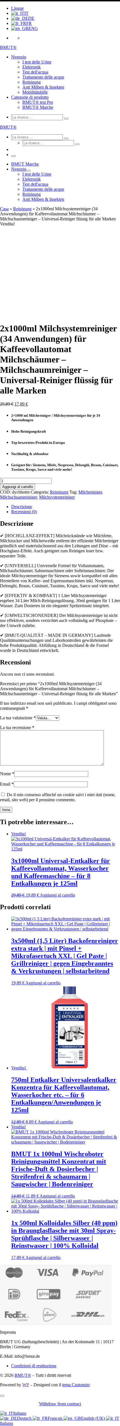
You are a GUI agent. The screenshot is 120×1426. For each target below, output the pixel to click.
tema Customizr (76, 1384)
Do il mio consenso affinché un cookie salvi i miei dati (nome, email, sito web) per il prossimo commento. (58, 797)
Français (56, 1418)
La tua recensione (17, 727)
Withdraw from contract (60, 1403)
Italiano (19, 1413)
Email (7, 784)
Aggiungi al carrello (17, 487)
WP (25, 1384)
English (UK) (93, 1418)
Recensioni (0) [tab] (24, 511)
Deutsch (25, 1418)
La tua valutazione (18, 717)
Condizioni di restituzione (33, 1365)
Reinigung (22, 208)
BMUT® (23, 1375)
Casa (4, 208)
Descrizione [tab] (21, 506)
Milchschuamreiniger (18, 497)
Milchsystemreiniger (57, 497)
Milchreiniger (90, 492)
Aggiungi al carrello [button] (57, 895)
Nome (7, 773)
